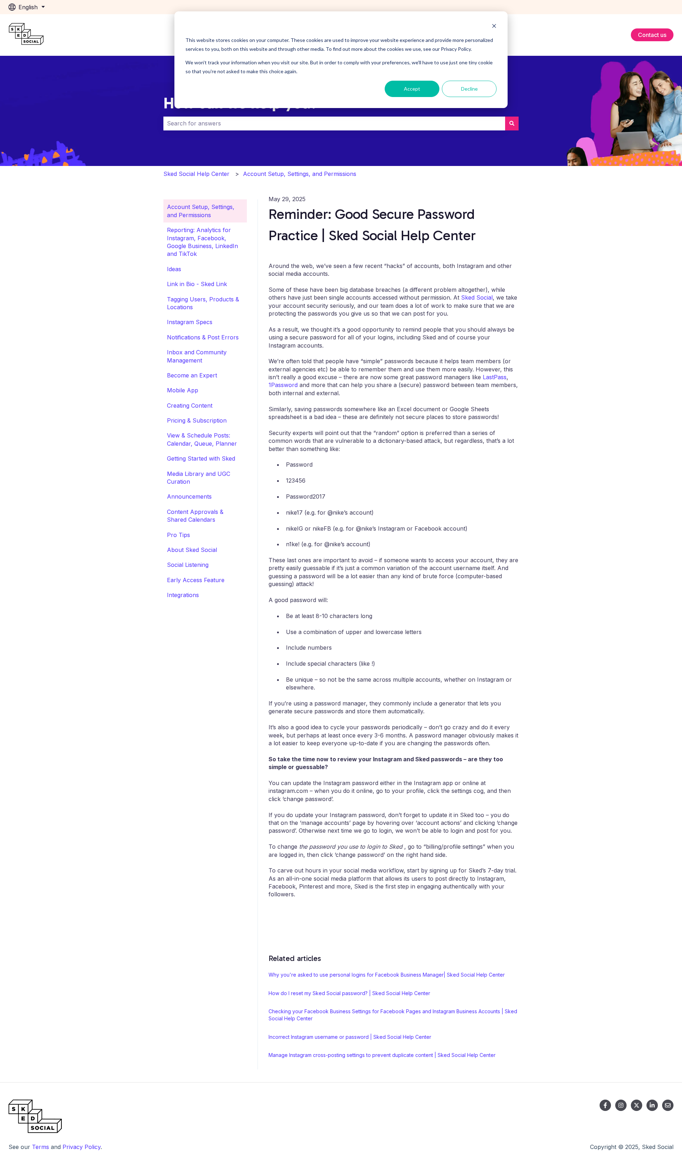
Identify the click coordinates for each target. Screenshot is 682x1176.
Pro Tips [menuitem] (178, 534)
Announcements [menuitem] (189, 496)
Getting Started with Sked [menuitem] (201, 458)
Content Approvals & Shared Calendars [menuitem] (195, 515)
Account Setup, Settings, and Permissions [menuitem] (200, 210)
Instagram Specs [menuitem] (189, 322)
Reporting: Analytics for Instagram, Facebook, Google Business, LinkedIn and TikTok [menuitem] (202, 241)
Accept (412, 89)
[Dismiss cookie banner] (494, 26)
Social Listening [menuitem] (188, 564)
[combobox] (334, 123)
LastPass (495, 377)
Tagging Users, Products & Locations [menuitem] (203, 303)
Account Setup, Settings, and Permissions (299, 173)
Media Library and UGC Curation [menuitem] (198, 477)
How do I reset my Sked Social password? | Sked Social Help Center (349, 993)
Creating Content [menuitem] (189, 405)
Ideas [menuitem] (174, 269)
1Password (283, 384)
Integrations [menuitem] (183, 594)
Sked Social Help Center (196, 173)
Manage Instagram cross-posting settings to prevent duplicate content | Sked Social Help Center (382, 1055)
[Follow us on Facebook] (605, 1105)
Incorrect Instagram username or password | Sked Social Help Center (350, 1037)
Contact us (652, 34)
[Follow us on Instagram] (621, 1105)
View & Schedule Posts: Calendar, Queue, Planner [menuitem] (202, 439)
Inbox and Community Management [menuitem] (197, 356)
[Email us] (667, 1105)
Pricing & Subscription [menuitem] (197, 420)
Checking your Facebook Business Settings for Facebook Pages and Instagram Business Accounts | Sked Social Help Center (393, 1014)
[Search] (512, 123)
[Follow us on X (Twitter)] (636, 1105)
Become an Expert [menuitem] (192, 375)
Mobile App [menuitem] (182, 390)
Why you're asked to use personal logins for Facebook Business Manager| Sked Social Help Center (387, 975)
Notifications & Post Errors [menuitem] (203, 337)
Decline (469, 89)
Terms (40, 1146)
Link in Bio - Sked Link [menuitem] (197, 284)
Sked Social (477, 297)
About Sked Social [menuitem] (192, 549)
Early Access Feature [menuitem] (195, 580)
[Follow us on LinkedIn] (652, 1105)
